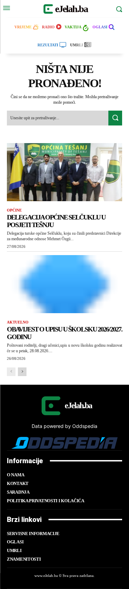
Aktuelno (18, 322)
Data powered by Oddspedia (64, 426)
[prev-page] (11, 371)
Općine (14, 210)
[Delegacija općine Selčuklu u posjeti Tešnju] (64, 172)
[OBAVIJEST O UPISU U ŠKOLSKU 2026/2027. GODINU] (64, 284)
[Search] (115, 118)
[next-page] (22, 371)
